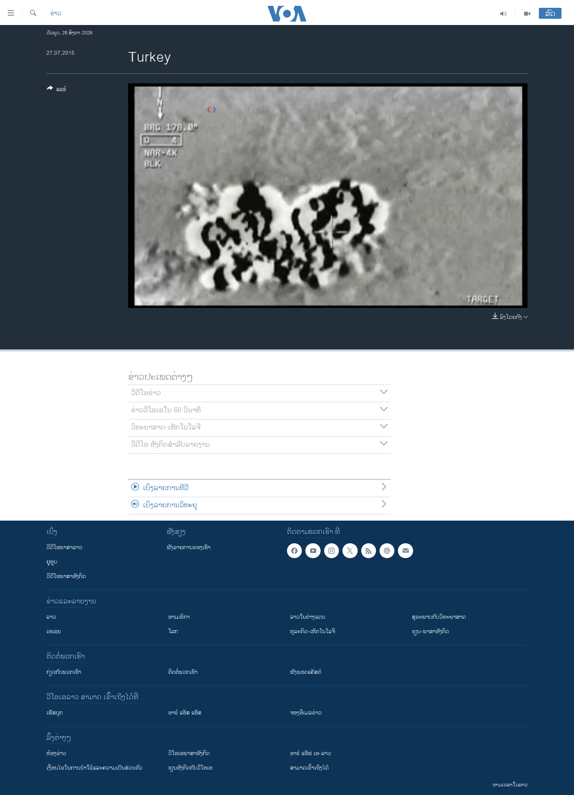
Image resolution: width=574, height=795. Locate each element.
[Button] (56, 90)
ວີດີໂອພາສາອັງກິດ (66, 576)
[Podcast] (387, 550)
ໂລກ (173, 631)
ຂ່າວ (55, 13)
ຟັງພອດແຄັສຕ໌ (305, 672)
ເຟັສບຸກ (54, 713)
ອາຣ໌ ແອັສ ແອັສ (184, 713)
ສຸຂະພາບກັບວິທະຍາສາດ (439, 617)
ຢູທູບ (51, 562)
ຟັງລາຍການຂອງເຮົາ (188, 547)
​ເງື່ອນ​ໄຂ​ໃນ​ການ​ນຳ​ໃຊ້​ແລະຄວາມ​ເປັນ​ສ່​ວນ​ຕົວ (94, 768)
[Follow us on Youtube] (312, 550)
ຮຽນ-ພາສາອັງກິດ (430, 631)
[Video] (527, 14)
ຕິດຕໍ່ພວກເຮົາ (183, 672)
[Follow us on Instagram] (331, 550)
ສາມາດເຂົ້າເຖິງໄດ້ (309, 768)
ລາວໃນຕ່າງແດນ (307, 617)
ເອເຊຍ (53, 631)
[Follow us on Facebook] (294, 550)
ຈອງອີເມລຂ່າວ (306, 713)
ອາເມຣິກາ (179, 617)
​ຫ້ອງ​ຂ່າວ (56, 753)
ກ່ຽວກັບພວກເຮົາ (63, 672)
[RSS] (368, 550)
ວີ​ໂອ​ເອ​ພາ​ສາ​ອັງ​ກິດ (189, 753)
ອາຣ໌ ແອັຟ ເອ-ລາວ (310, 753)
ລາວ (51, 617)
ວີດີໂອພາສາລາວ (64, 547)
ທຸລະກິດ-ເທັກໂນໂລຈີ (312, 631)
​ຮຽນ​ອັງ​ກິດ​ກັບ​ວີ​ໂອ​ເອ (190, 768)
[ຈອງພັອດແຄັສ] (405, 550)
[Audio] (503, 14)
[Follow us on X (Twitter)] (349, 550)
